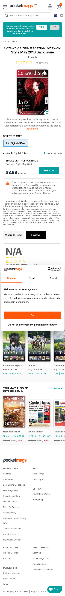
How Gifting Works (41, 494)
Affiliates (7, 558)
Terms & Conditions (12, 528)
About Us (36, 553)
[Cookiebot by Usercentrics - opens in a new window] (47, 269)
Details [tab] (32, 278)
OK (32, 315)
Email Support (38, 479)
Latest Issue (11, 41)
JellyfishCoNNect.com (42, 569)
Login (5, 584)
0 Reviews (42, 62)
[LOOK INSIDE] (32, 113)
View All (57, 388)
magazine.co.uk (39, 564)
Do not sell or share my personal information (32, 324)
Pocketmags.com (40, 558)
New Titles (8, 479)
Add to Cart (15, 373)
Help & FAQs (38, 474)
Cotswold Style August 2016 (13, 365)
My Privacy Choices (12, 540)
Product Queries (10, 553)
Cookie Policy (9, 534)
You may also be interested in (15, 388)
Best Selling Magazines (14, 485)
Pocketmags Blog (11, 496)
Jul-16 (31, 365)
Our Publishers (10, 501)
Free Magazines (10, 490)
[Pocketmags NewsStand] (20, 6)
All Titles (7, 474)
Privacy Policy (9, 513)
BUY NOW (49, 170)
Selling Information (12, 573)
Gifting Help (38, 499)
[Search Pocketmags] (6, 16)
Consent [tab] (11, 278)
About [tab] (53, 278)
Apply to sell (9, 578)
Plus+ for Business (12, 507)
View (5, 373)
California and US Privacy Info (14, 520)
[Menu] (5, 6)
